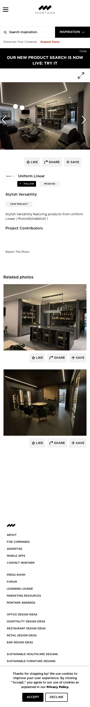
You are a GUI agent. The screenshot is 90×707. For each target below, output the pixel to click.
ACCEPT (33, 697)
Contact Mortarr (21, 563)
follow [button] (28, 184)
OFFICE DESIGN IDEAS (22, 614)
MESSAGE (49, 184)
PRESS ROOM (16, 575)
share (54, 162)
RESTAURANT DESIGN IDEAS (26, 628)
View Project (19, 204)
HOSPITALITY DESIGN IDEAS (26, 621)
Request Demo (50, 41)
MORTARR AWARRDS (21, 602)
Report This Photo (17, 252)
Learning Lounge (20, 588)
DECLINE (56, 697)
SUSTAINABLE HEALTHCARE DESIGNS (32, 654)
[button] (5, 9)
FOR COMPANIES (18, 542)
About (12, 535)
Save (79, 357)
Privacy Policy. (58, 686)
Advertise (14, 549)
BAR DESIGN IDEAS (20, 642)
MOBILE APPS (16, 556)
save (74, 162)
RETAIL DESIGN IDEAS (22, 635)
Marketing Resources (24, 595)
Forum (12, 582)
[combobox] (72, 32)
